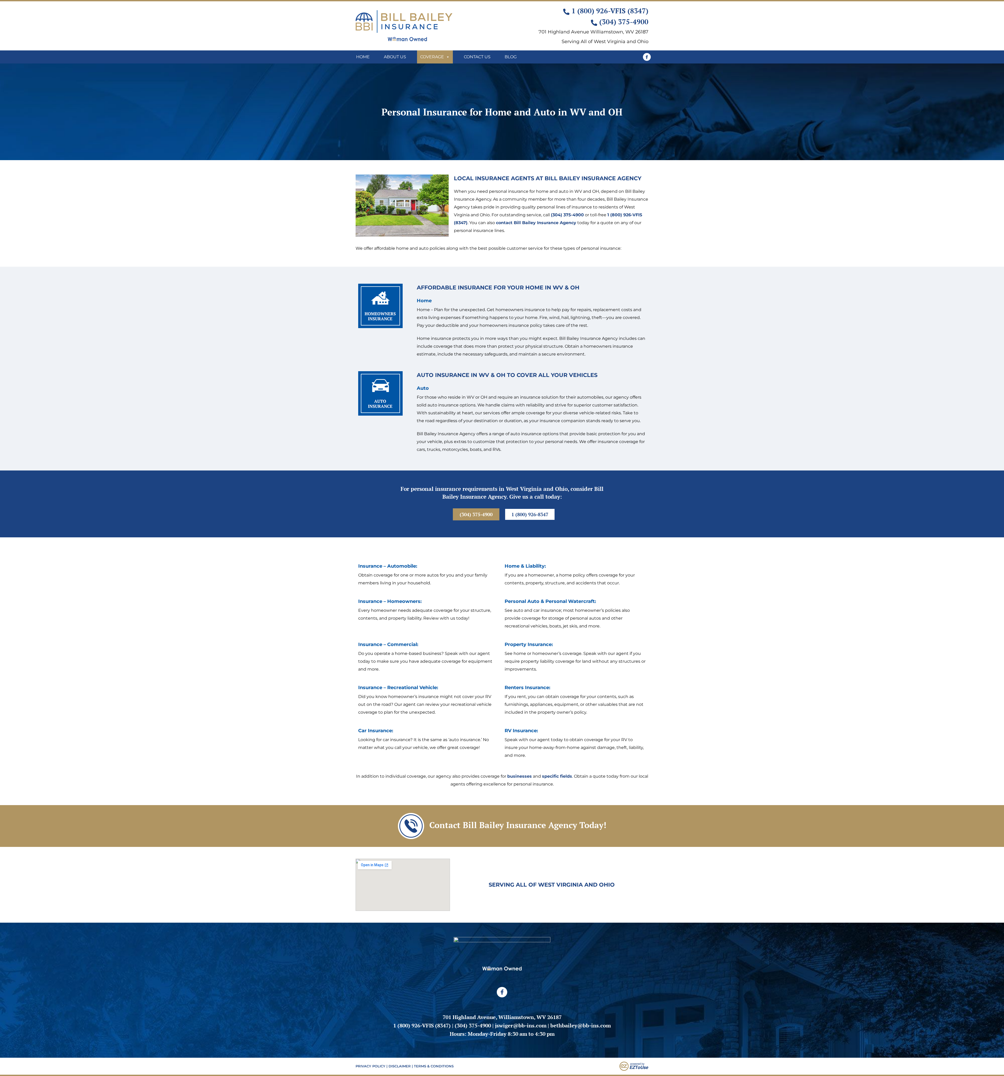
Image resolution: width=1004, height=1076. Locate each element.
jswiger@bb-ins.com (520, 1025)
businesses (519, 776)
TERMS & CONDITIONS (434, 1066)
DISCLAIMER (400, 1066)
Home (363, 56)
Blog (511, 56)
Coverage (432, 56)
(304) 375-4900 (567, 214)
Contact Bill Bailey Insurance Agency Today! (517, 824)
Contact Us (477, 56)
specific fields (557, 776)
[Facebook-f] (647, 57)
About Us (395, 56)
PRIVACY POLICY (370, 1066)
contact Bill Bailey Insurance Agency (536, 222)
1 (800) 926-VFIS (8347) (422, 1025)
